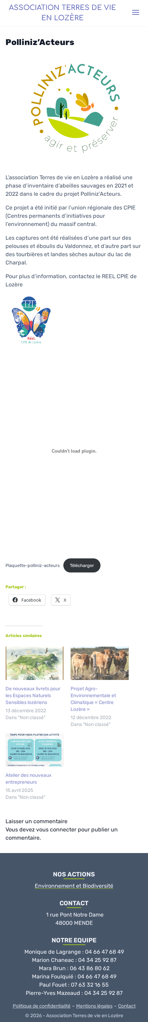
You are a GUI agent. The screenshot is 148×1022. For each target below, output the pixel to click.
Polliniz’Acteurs (40, 42)
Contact (127, 1006)
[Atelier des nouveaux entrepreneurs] (35, 750)
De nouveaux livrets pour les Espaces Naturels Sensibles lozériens (33, 695)
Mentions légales (94, 1006)
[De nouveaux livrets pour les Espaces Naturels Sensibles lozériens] (35, 663)
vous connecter (56, 829)
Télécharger (82, 565)
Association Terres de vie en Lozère (62, 13)
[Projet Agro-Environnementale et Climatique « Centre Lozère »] (100, 663)
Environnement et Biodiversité (74, 886)
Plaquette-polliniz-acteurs (33, 565)
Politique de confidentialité (42, 1006)
